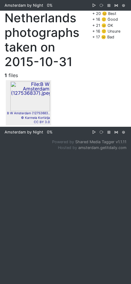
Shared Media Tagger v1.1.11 (100, 142)
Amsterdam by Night (24, 5)
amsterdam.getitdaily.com (102, 147)
